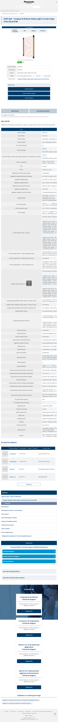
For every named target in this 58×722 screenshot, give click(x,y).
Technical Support (29, 89)
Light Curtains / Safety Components (9, 13)
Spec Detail (14, 111)
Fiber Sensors (5, 506)
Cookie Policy (28, 711)
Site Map (6, 711)
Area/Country (30, 715)
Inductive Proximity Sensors (9, 521)
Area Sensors (5, 514)
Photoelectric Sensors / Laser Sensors (12, 510)
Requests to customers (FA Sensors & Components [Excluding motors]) (20, 700)
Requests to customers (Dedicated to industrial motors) (17, 703)
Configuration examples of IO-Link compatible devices (16, 536)
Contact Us (29, 611)
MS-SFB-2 (12, 469)
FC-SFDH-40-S (13, 461)
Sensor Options (6, 528)
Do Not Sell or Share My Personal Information (42, 711)
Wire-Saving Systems (7, 532)
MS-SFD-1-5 (13, 477)
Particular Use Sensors (8, 525)
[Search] (40, 7)
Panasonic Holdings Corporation (29, 713)
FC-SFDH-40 (13, 453)
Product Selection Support (29, 93)
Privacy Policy (20, 711)
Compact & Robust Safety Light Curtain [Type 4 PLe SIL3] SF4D (33, 79)
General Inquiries (29, 98)
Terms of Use (13, 711)
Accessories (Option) (43, 111)
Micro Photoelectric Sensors (9, 517)
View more (29, 484)
